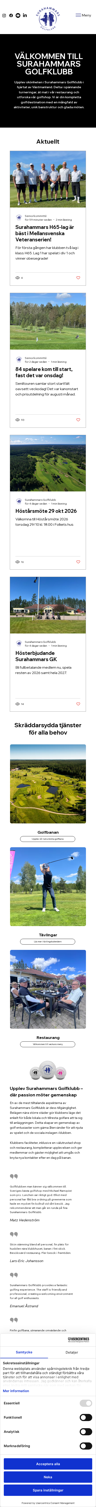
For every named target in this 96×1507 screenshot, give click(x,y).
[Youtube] (18, 15)
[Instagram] (4, 15)
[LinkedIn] (25, 15)
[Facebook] (11, 15)
